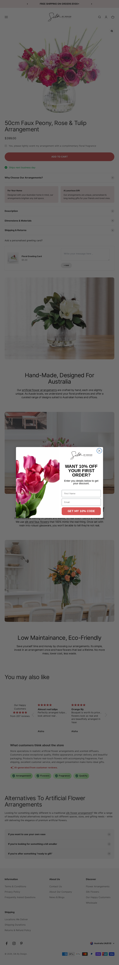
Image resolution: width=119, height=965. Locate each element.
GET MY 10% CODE (81, 511)
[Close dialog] (99, 450)
